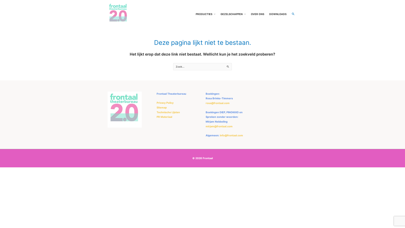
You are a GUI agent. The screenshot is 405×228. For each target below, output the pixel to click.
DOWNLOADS (278, 14)
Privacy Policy (165, 102)
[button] (293, 14)
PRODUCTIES (204, 14)
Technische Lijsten (168, 112)
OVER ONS (257, 14)
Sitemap (162, 107)
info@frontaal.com (231, 135)
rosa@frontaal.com (218, 103)
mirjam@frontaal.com (219, 126)
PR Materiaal (164, 116)
